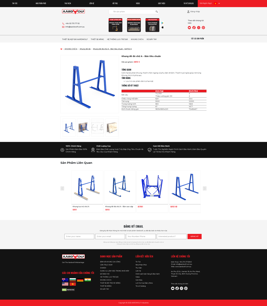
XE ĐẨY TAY (152, 39)
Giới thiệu (161, 3)
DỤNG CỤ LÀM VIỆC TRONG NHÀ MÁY (114, 271)
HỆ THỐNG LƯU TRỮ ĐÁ (117, 39)
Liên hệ (91, 3)
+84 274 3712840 (185, 262)
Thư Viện (67, 3)
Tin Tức (14, 3)
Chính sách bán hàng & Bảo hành (148, 274)
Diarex (103, 268)
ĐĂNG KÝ (194, 236)
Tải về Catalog (189, 3)
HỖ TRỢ (115, 3)
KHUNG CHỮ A (137, 39)
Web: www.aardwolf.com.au (181, 267)
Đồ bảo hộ (104, 274)
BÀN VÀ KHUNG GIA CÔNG (110, 262)
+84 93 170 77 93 (72, 23)
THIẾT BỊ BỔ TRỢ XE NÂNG (110, 283)
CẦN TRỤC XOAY (106, 265)
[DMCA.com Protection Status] (68, 289)
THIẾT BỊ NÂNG (97, 39)
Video (138, 3)
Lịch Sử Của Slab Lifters (144, 283)
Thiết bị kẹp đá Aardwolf (75, 39)
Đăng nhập (195, 12)
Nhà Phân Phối (41, 3)
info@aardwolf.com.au (74, 27)
